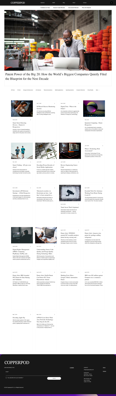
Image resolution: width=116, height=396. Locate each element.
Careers (104, 371)
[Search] (111, 2)
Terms (104, 367)
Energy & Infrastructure (28, 90)
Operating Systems (70, 90)
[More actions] (31, 120)
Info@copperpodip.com (89, 369)
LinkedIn (72, 367)
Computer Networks (80, 90)
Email (7, 371)
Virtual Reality (90, 90)
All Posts (13, 90)
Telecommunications (48, 90)
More (97, 90)
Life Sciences (38, 90)
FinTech (19, 90)
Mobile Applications (59, 90)
